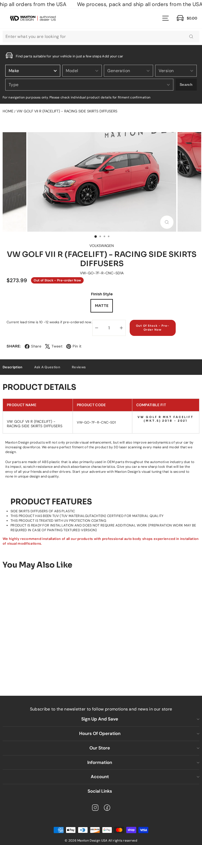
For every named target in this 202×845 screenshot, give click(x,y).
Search (186, 84)
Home (8, 111)
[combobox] (101, 36)
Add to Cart (46, 671)
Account (100, 776)
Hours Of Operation (99, 733)
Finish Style (102, 294)
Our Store (99, 748)
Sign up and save (99, 719)
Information (99, 762)
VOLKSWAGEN (101, 245)
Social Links (100, 791)
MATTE (101, 305)
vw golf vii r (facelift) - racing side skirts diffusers (67, 111)
